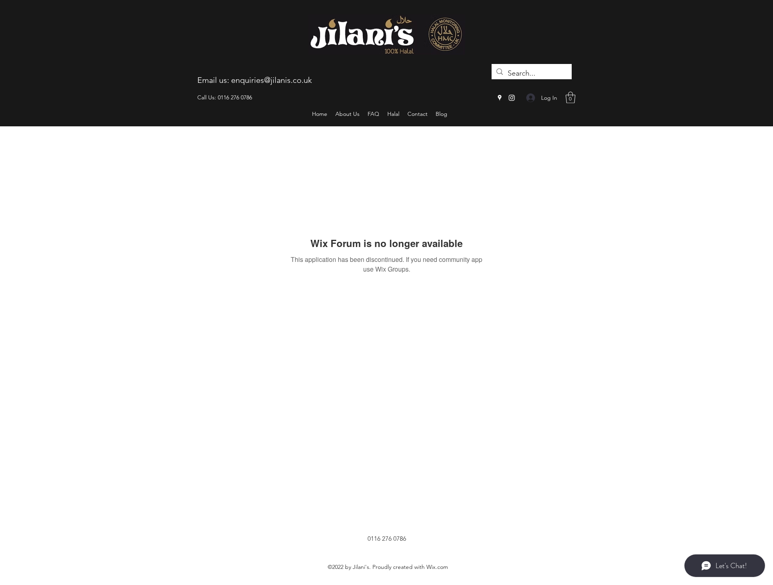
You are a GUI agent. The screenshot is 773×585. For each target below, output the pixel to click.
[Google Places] (500, 98)
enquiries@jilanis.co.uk (271, 80)
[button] (570, 97)
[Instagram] (512, 98)
